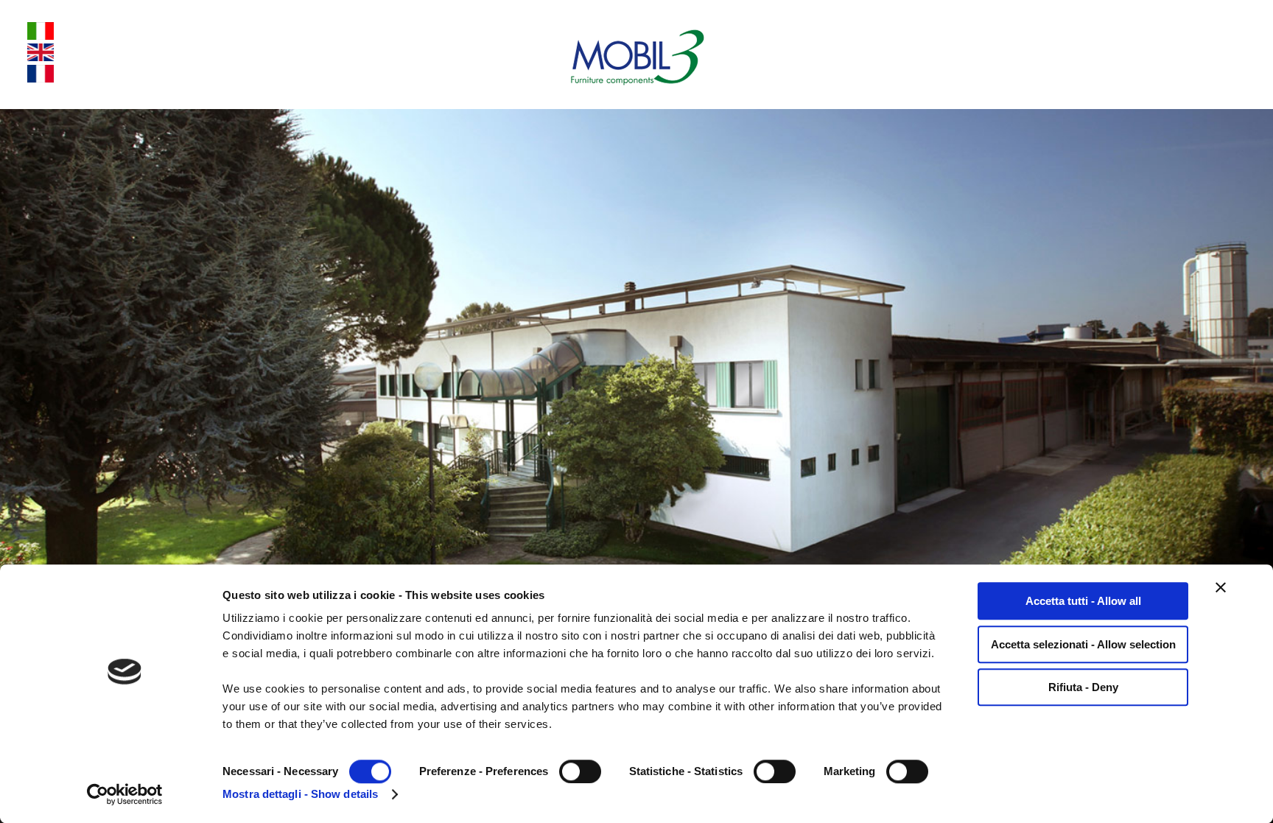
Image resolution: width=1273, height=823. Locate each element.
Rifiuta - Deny (1083, 687)
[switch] (580, 771)
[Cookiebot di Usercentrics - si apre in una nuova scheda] (124, 794)
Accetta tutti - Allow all (1083, 601)
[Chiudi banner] (1221, 587)
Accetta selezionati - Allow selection (1083, 644)
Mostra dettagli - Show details (300, 794)
